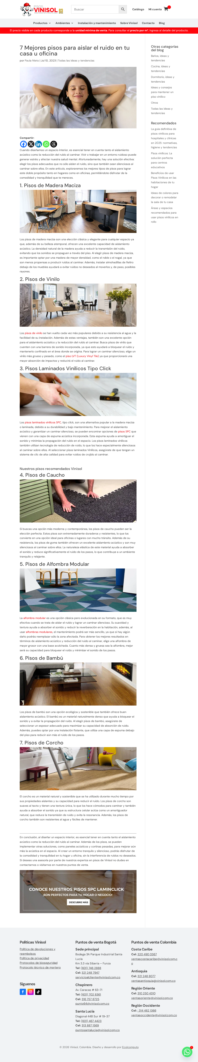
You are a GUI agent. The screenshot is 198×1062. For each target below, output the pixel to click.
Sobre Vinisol (129, 23)
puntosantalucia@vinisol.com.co (97, 1030)
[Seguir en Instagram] (30, 992)
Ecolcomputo (130, 1047)
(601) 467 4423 (91, 1021)
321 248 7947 (90, 973)
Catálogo (138, 9)
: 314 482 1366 (146, 1011)
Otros (154, 102)
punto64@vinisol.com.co (92, 1004)
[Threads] (53, 144)
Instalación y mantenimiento (97, 23)
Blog (162, 23)
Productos (40, 23)
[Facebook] (23, 144)
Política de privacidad (34, 958)
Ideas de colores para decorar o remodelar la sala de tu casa (164, 197)
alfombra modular (34, 618)
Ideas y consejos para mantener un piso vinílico (162, 92)
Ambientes (62, 23)
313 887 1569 (90, 1025)
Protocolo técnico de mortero (40, 967)
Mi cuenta (155, 9)
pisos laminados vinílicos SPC (43, 422)
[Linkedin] (38, 144)
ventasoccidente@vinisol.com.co (154, 1015)
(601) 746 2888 (91, 968)
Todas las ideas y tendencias (76, 60)
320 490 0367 (147, 954)
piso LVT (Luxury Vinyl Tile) (82, 356)
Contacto (148, 23)
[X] (31, 144)
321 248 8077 (146, 976)
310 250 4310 (146, 993)
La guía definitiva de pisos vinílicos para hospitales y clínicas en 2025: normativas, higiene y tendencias (164, 138)
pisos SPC (124, 431)
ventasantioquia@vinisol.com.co (153, 981)
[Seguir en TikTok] (38, 992)
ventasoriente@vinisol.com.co (152, 998)
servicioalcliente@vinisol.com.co (97, 977)
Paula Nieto (32, 60)
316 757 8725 (90, 999)
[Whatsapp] (46, 144)
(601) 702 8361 (91, 994)
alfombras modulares (39, 632)
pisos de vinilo (33, 333)
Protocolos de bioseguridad (38, 963)
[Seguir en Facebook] (23, 992)
